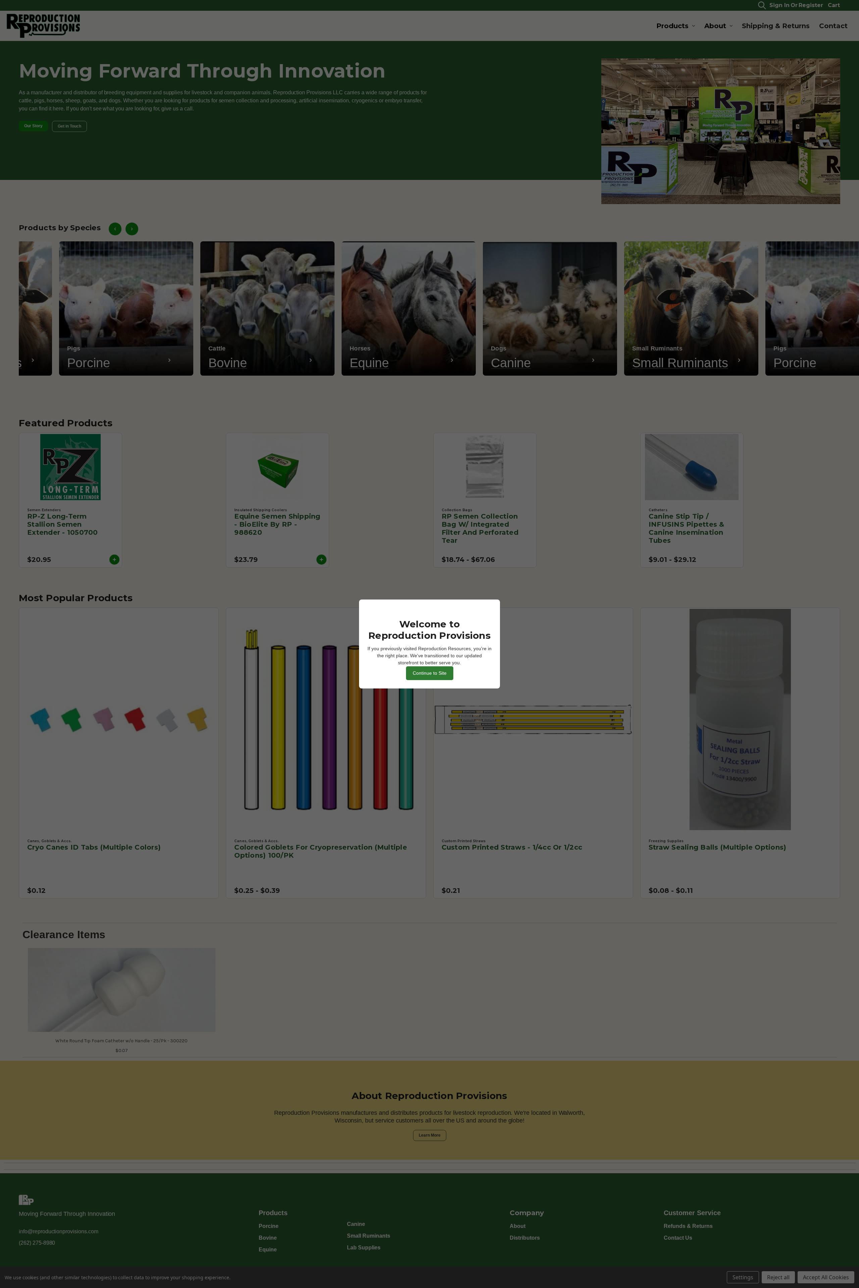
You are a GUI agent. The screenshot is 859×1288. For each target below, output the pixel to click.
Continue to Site (430, 673)
